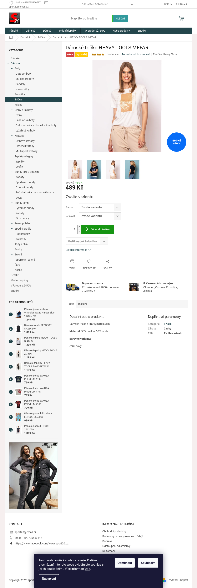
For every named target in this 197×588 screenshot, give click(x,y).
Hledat (120, 18)
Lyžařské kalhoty (26, 130)
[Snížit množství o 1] (79, 231)
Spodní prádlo (23, 228)
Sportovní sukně (25, 259)
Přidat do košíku (100, 229)
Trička (18, 99)
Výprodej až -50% (21, 285)
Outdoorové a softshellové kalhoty (36, 125)
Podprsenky (23, 233)
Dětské (15, 275)
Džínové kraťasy (25, 140)
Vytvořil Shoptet (178, 579)
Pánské (15, 58)
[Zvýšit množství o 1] (79, 227)
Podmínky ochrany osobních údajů (123, 536)
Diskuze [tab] (82, 303)
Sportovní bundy (25, 182)
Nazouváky (22, 89)
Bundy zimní (22, 202)
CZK (166, 4)
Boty (17, 68)
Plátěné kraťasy (25, 145)
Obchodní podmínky (95, 4)
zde (87, 569)
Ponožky (20, 94)
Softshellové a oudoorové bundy (35, 192)
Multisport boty (25, 78)
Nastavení (49, 578)
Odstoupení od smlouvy (116, 546)
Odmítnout (125, 563)
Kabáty (20, 177)
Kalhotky (21, 239)
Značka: (165, 54)
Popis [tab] (71, 303)
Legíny (19, 166)
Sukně (18, 254)
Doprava (107, 541)
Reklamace (108, 551)
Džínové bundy (24, 187)
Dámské (15, 63)
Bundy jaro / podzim (27, 171)
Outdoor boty (24, 73)
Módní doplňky (19, 280)
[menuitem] (13, 31)
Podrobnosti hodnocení (135, 54)
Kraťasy (19, 135)
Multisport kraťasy (27, 151)
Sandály (20, 84)
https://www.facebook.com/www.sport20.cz (41, 543)
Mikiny (18, 104)
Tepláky (20, 161)
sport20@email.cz (25, 532)
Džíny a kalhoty (24, 109)
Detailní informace (76, 249)
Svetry (18, 249)
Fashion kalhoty (25, 120)
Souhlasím (148, 563)
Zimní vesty (22, 218)
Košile (18, 269)
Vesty (19, 197)
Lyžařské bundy (25, 208)
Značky (15, 290)
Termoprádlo (22, 223)
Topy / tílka (21, 244)
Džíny (19, 115)
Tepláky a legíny (24, 156)
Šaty (17, 264)
